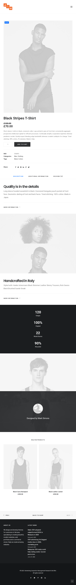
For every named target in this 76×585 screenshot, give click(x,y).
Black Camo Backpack (20, 492)
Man (15, 156)
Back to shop (38, 515)
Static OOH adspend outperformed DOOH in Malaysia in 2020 (35, 532)
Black (16, 159)
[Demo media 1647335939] (38, 66)
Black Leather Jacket (56, 492)
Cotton (20, 159)
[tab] (18, 177)
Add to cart (22, 144)
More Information (11, 207)
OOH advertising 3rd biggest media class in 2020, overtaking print (37, 542)
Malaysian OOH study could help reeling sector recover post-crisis (37, 552)
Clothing (20, 156)
